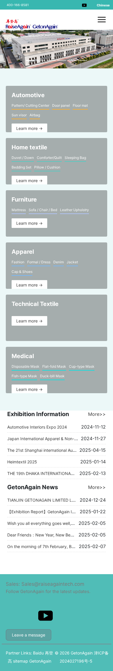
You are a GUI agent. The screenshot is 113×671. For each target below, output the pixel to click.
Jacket (72, 262)
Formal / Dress (38, 262)
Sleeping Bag (75, 157)
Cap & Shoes (22, 271)
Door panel (61, 105)
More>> (97, 414)
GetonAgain (40, 661)
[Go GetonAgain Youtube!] (84, 4)
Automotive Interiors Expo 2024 (37, 427)
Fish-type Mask (24, 376)
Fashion (18, 262)
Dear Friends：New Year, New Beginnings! (47, 534)
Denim (58, 262)
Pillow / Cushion (47, 167)
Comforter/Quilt (49, 157)
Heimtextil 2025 (22, 461)
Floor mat (80, 105)
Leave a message (28, 634)
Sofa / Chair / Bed (43, 210)
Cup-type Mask (81, 366)
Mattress (19, 210)
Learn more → (29, 128)
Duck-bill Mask (52, 376)
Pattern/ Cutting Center (30, 105)
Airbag (35, 115)
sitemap (20, 661)
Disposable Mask (25, 366)
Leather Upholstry (74, 210)
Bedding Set (21, 167)
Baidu (38, 652)
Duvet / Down (23, 157)
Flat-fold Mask (54, 366)
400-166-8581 (18, 5)
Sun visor (19, 115)
